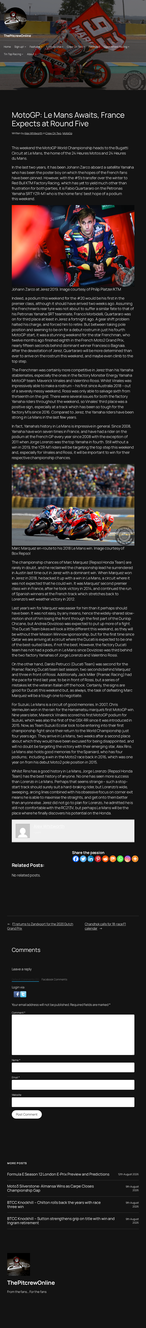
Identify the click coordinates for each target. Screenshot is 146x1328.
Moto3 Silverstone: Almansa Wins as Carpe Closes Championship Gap (50, 1188)
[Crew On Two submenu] (84, 46)
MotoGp (67, 133)
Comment (18, 1012)
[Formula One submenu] (62, 46)
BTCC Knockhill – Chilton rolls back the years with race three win (54, 1204)
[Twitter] (83, 858)
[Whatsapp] (120, 858)
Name (16, 1060)
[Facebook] (75, 858)
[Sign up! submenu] (25, 46)
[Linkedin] (90, 858)
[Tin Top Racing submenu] (22, 54)
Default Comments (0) (25, 979)
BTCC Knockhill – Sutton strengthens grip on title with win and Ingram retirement (61, 1221)
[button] (17, 994)
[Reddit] (105, 858)
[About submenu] (35, 54)
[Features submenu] (41, 46)
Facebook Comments (54, 979)
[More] (135, 858)
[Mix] (113, 858)
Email (16, 1077)
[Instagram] (127, 858)
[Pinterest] (98, 858)
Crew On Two (53, 133)
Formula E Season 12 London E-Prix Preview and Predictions (58, 1174)
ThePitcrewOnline (17, 35)
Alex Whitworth (33, 133)
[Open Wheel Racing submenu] (128, 46)
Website (16, 1095)
